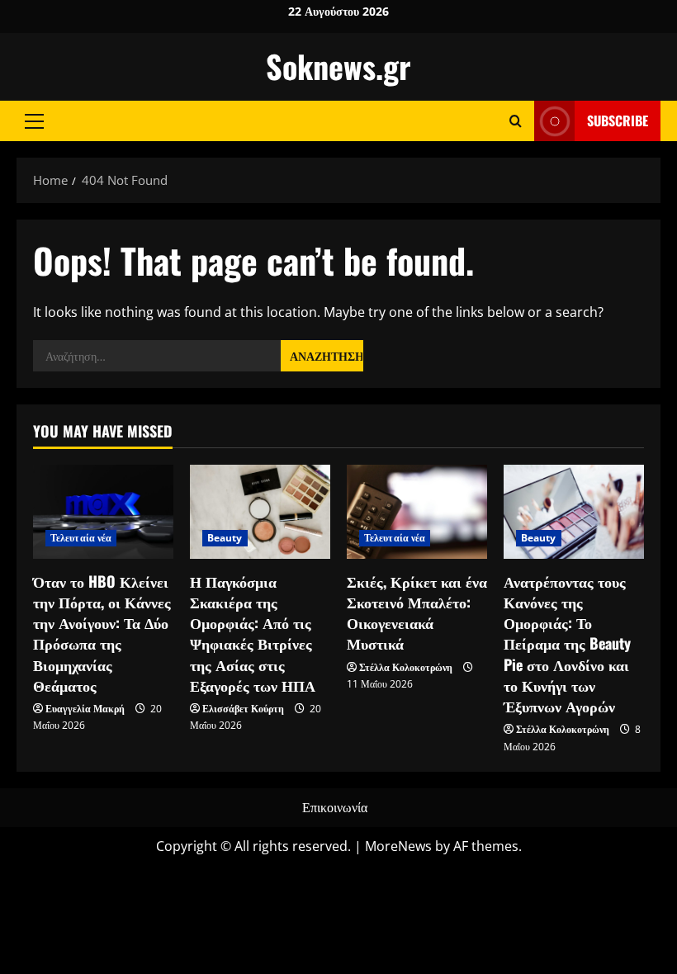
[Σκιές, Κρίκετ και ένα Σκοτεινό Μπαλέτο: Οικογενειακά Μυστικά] (417, 511)
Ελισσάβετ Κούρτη (243, 709)
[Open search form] (515, 121)
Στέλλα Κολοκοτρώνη (405, 667)
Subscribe (617, 120)
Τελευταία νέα (80, 538)
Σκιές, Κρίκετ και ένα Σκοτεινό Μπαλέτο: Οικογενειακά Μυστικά (417, 612)
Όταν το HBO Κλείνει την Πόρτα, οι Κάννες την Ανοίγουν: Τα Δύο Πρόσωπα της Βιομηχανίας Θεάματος (102, 633)
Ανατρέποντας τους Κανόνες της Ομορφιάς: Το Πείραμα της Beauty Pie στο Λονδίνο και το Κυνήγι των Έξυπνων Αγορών (567, 643)
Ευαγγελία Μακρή (85, 709)
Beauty (225, 538)
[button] (34, 120)
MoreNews (398, 846)
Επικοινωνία (334, 807)
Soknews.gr (338, 66)
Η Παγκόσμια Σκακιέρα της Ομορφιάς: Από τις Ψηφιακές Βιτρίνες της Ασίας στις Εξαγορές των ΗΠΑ (252, 633)
